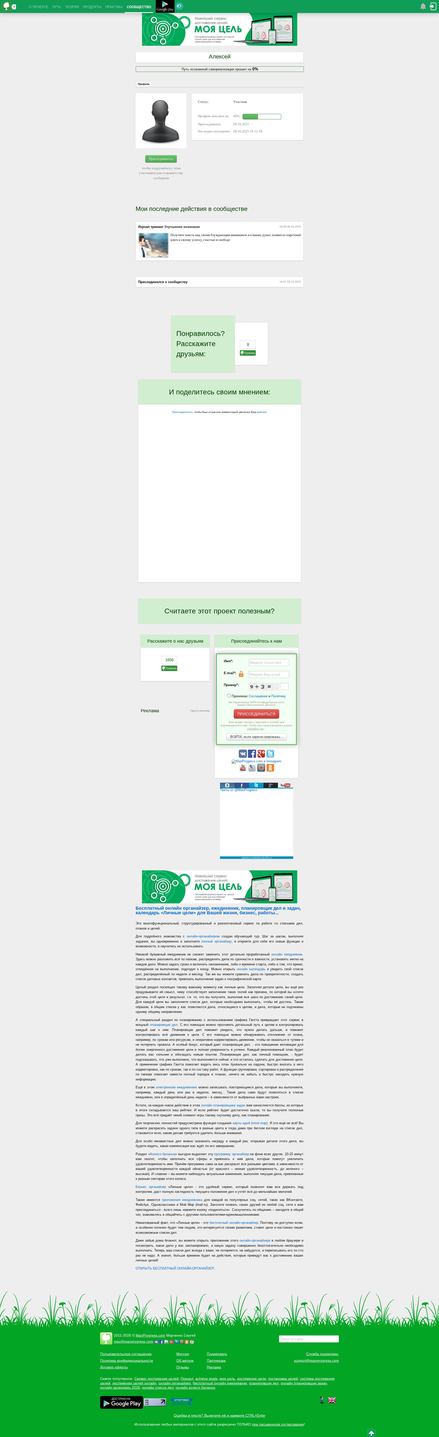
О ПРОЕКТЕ (38, 7)
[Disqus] (219, 516)
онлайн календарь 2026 (120, 1387)
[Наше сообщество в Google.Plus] (261, 757)
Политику (278, 696)
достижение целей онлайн (134, 1383)
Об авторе (185, 1360)
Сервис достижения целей (156, 1379)
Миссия (182, 1354)
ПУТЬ (56, 7)
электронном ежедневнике (176, 1087)
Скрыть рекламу (200, 710)
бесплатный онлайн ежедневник (220, 1383)
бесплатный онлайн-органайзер (234, 1223)
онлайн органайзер (175, 1383)
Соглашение (258, 696)
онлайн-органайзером (203, 936)
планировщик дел (164, 1025)
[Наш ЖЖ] (252, 770)
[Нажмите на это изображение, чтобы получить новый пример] (263, 686)
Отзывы (182, 1367)
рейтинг (262, 412)
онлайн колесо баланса (195, 1387)
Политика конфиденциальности (126, 1360)
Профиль (144, 84)
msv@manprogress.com (133, 1341)
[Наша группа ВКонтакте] (243, 757)
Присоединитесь (161, 159)
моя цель (227, 1379)
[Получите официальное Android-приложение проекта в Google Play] (165, 7)
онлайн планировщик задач (304, 1383)
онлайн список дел (158, 1387)
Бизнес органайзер (151, 1187)
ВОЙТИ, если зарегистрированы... (256, 737)
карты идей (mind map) (250, 1123)
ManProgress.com (150, 1335)
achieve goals (206, 1379)
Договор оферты (114, 1367)
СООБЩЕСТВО (139, 7)
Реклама (214, 1367)
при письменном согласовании (278, 1424)
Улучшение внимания (182, 227)
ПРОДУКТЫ (92, 7)
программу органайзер (231, 1154)
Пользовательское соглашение (126, 1354)
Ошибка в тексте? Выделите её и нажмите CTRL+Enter (219, 1415)
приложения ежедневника (182, 1200)
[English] (332, 1403)
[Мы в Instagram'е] (256, 761)
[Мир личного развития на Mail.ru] (261, 770)
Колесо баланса (162, 1154)
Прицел (187, 1379)
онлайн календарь (251, 969)
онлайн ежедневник (286, 954)
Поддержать (217, 1354)
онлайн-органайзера (255, 1240)
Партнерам (216, 1360)
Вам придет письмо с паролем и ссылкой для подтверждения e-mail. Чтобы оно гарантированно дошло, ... (257, 725)
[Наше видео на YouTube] (243, 770)
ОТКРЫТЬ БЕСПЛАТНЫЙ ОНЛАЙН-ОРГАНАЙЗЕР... (176, 1268)
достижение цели (251, 1379)
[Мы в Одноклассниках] (270, 770)
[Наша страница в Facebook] (252, 757)
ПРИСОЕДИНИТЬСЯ (256, 714)
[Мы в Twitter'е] (270, 757)
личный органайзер (216, 941)
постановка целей (283, 1379)
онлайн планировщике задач (223, 1105)
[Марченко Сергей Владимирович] (192, 1341)
